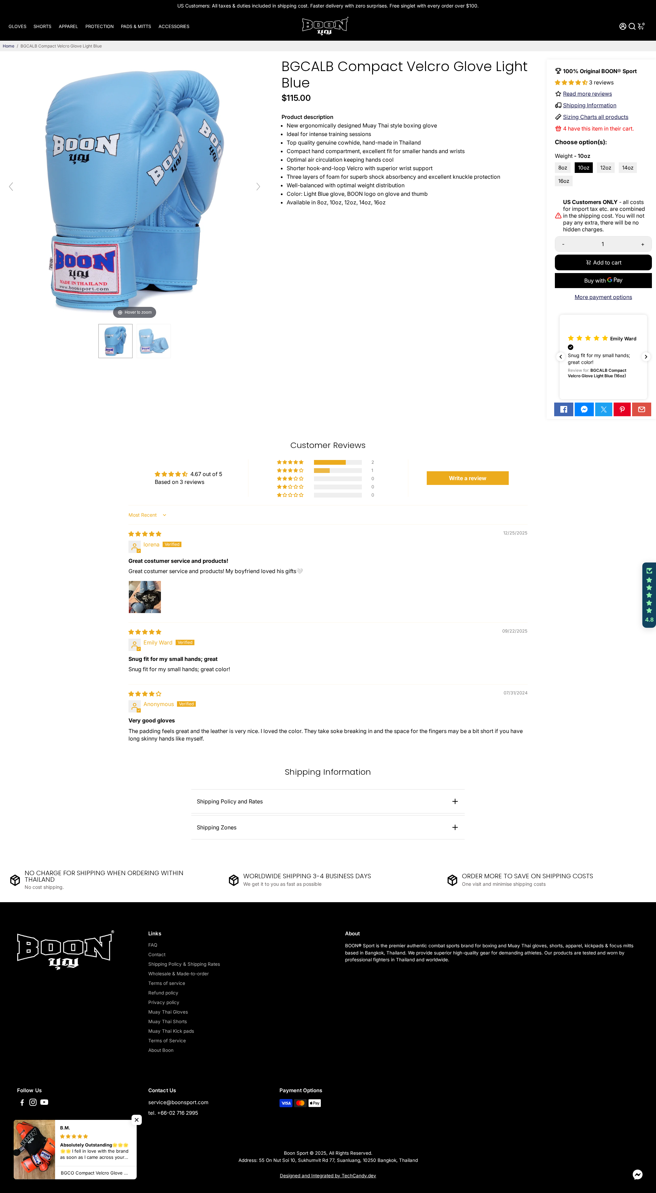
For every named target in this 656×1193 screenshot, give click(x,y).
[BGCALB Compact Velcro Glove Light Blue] (115, 341)
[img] (144, 533)
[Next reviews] (646, 356)
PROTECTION (99, 26)
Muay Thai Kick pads (171, 1031)
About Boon (161, 1050)
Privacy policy (163, 1002)
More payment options (603, 297)
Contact (156, 954)
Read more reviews (587, 93)
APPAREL (68, 26)
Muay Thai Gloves (168, 1012)
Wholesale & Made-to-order (178, 973)
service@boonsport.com (178, 1102)
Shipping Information (589, 105)
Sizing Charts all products (595, 116)
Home (8, 46)
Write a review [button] (468, 478)
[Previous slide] (11, 186)
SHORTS (42, 26)
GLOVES (17, 26)
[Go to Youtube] (44, 1103)
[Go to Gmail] (641, 409)
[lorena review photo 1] (144, 597)
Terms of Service (167, 1040)
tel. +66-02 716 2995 (173, 1113)
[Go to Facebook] (563, 409)
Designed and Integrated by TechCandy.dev (328, 1175)
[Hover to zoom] (134, 189)
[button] (572, 82)
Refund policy (163, 992)
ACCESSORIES (174, 26)
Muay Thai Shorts (167, 1021)
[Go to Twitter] (603, 409)
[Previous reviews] (560, 356)
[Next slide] (258, 186)
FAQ (152, 945)
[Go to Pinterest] (622, 409)
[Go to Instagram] (33, 1103)
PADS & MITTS (136, 26)
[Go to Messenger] (584, 409)
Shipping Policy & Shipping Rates (184, 964)
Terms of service (166, 983)
